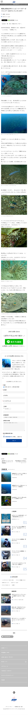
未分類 (13, 585)
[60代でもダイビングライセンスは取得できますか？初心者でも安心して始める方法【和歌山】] (6, 598)
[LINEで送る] (11, 20)
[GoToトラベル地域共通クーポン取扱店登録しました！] (6, 519)
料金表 (3, 680)
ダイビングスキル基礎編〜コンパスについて (19, 551)
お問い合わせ (7, 657)
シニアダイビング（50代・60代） (8, 580)
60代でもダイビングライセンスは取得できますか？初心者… (19, 596)
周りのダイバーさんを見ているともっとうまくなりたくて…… (19, 620)
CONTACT (6, 671)
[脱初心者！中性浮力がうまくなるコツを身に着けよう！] (6, 610)
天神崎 (2, 316)
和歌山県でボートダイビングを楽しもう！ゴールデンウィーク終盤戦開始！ (7, 461)
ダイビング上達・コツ (16, 531)
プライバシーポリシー (9, 706)
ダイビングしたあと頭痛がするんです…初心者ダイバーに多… (19, 528)
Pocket (16, 20)
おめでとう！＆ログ (6, 16)
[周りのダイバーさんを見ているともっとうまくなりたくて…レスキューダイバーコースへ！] (6, 622)
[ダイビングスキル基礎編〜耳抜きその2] (6, 542)
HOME (4, 648)
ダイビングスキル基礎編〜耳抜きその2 (19, 539)
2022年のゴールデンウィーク (11, 33)
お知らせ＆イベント (16, 519)
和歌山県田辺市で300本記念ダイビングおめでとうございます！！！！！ (20, 461)
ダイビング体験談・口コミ (21, 580)
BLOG (4, 661)
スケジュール (4, 666)
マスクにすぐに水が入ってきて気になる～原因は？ (19, 563)
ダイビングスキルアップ (7, 675)
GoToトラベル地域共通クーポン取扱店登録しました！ (19, 516)
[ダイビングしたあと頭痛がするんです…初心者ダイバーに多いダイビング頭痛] (6, 531)
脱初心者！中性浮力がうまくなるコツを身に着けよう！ (19, 607)
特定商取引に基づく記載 (18, 706)
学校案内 (5, 652)
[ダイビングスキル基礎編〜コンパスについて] (6, 554)
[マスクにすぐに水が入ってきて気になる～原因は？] (6, 566)
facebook (7, 636)
